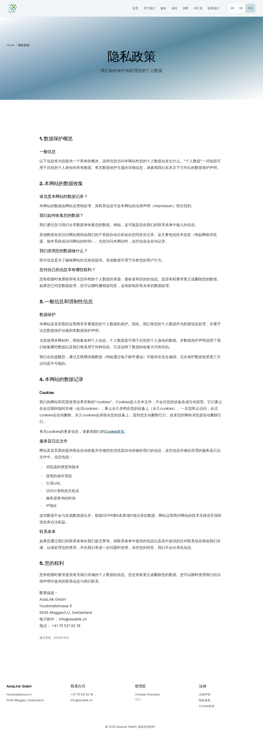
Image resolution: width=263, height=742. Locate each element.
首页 (135, 8)
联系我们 (213, 8)
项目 (174, 8)
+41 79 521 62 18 (82, 694)
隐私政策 (204, 700)
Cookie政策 (114, 431)
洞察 (185, 8)
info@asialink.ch (81, 700)
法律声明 (204, 694)
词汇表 (198, 8)
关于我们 (149, 8)
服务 (163, 8)
